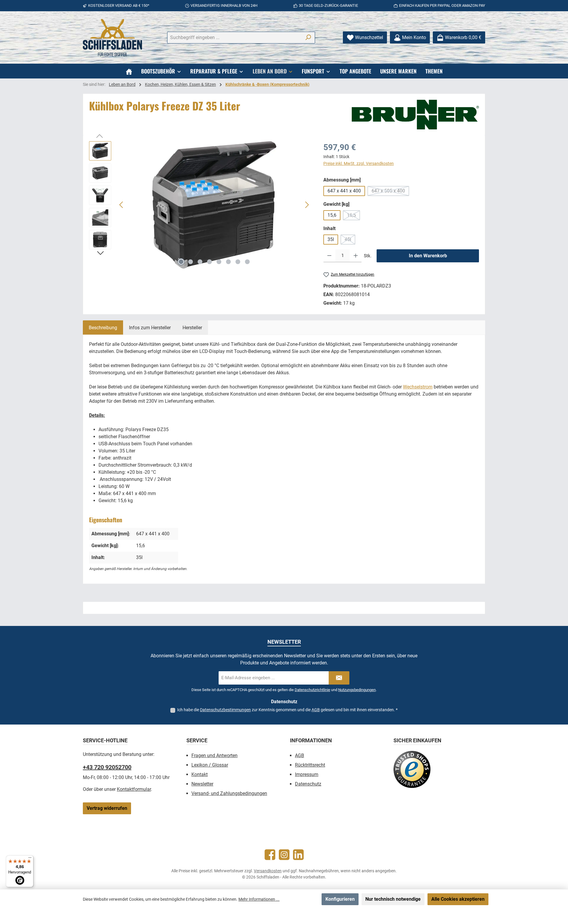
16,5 (353, 216)
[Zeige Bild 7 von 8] (237, 261)
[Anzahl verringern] (329, 255)
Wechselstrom (418, 387)
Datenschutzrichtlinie (312, 690)
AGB (316, 709)
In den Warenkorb (428, 255)
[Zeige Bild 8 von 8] (247, 261)
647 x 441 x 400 (344, 191)
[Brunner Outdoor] (415, 114)
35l (330, 239)
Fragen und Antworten (214, 755)
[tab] (103, 327)
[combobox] (234, 38)
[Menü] (29, 859)
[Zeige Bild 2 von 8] (190, 261)
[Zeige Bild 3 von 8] (200, 261)
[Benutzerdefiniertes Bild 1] (411, 769)
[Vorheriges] (121, 204)
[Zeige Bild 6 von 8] (228, 261)
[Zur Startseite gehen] (112, 37)
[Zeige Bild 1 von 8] (181, 261)
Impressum (306, 774)
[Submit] (339, 678)
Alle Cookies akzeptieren (458, 899)
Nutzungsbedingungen (357, 690)
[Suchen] (308, 38)
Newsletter (202, 784)
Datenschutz (308, 784)
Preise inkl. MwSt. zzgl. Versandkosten (358, 163)
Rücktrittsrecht (310, 765)
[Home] (129, 71)
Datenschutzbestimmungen (225, 709)
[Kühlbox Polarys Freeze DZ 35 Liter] (214, 205)
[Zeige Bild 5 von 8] (219, 261)
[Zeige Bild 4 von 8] (209, 261)
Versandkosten (268, 870)
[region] (200, 205)
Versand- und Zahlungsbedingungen (229, 793)
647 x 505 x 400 (390, 192)
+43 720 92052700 (107, 767)
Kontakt (199, 774)
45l (350, 241)
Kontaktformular (134, 789)
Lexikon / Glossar (209, 765)
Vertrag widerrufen (107, 808)
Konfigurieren (340, 899)
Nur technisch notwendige (393, 899)
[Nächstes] (306, 204)
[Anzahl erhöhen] (356, 255)
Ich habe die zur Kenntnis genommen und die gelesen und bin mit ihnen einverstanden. (287, 709)
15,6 (331, 215)
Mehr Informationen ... (259, 899)
